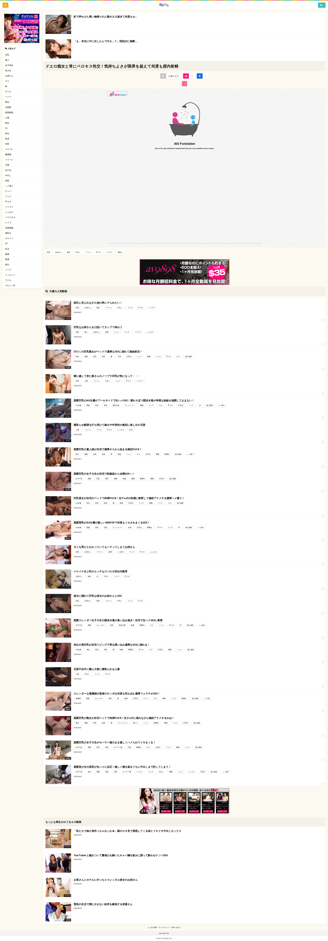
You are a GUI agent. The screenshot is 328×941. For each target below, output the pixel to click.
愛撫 (148, 356)
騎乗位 (167, 454)
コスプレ (9, 149)
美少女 (8, 70)
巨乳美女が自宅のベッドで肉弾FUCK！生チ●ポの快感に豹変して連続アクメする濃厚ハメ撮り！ (129, 498)
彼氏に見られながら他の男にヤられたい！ (98, 302)
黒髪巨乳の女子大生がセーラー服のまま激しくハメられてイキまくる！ (115, 742)
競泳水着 (116, 405)
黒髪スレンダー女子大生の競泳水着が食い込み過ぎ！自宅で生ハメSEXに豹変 (118, 620)
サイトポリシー (164, 927)
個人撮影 (188, 356)
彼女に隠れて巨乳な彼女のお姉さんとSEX (98, 595)
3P (6, 243)
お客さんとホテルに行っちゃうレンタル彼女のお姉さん (106, 879)
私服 (119, 454)
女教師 (8, 107)
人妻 (7, 117)
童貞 (7, 138)
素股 (133, 478)
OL (6, 128)
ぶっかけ (9, 212)
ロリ (7, 81)
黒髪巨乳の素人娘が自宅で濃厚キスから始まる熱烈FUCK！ (108, 449)
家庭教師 (9, 112)
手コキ (8, 201)
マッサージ (10, 275)
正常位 (128, 356)
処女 (7, 133)
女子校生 (9, 65)
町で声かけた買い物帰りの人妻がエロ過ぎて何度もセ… (105, 16)
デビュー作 (10, 285)
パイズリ (9, 206)
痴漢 (7, 259)
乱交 (7, 248)
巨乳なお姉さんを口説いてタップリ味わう (98, 327)
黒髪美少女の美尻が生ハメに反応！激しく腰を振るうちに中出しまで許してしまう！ (122, 766)
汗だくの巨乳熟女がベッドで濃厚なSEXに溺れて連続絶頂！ (108, 351)
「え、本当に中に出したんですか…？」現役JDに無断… (105, 41)
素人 (7, 60)
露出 (7, 264)
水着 (7, 164)
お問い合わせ (175, 927)
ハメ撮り (9, 185)
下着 (119, 356)
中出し (8, 175)
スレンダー (100, 625)
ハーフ (8, 96)
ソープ (8, 269)
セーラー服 (118, 747)
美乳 (103, 356)
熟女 (7, 122)
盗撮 (7, 254)
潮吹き (8, 233)
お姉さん (9, 75)
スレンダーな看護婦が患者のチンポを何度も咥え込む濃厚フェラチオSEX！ (117, 693)
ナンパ (8, 191)
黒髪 (86, 356)
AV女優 (78, 405)
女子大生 (79, 478)
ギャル (8, 91)
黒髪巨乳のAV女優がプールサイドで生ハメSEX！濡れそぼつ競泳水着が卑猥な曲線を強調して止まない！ (134, 400)
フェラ (8, 196)
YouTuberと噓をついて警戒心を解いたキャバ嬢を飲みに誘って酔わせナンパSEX (121, 855)
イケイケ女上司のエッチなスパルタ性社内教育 (100, 571)
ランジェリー (130, 405)
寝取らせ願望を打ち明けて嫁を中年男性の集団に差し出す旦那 (109, 425)
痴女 (7, 102)
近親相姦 (9, 227)
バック (139, 356)
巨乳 (7, 54)
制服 (115, 478)
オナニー (9, 238)
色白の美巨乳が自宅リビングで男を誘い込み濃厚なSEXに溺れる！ (112, 644)
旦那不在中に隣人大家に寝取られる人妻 (97, 669)
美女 (88, 503)
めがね (8, 170)
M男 (7, 143)
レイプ (8, 222)
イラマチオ (10, 217)
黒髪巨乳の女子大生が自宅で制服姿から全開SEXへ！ (104, 473)
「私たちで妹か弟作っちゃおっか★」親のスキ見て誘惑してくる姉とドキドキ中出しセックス (127, 831)
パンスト (139, 772)
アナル (8, 280)
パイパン (9, 159)
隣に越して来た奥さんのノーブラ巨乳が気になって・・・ (107, 376)
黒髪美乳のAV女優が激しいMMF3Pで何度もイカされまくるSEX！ (112, 522)
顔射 (7, 180)
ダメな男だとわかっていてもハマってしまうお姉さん (104, 547)
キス (178, 356)
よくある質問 (152, 927)
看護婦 (8, 154)
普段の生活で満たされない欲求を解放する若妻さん (103, 904)
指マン (135, 723)
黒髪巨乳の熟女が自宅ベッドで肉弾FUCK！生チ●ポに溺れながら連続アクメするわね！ (124, 718)
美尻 (103, 454)
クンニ (145, 698)
